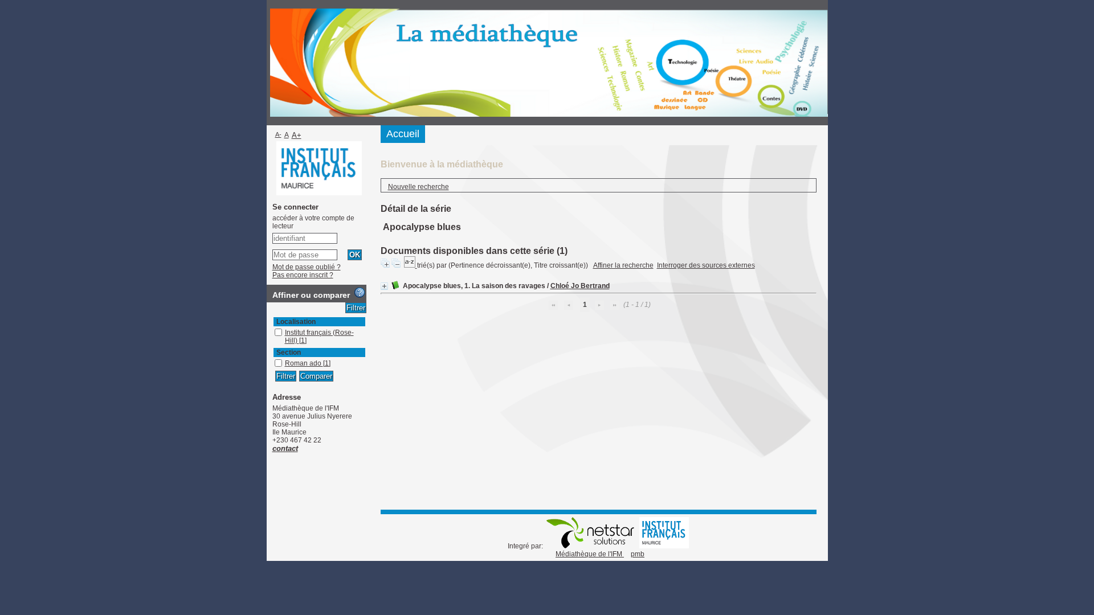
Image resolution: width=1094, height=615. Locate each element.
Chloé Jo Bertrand (580, 286)
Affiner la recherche (623, 265)
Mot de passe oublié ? (306, 267)
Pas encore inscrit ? (302, 275)
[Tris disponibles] (410, 265)
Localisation (296, 322)
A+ (296, 135)
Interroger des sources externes (706, 265)
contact (285, 448)
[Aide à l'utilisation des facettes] (359, 293)
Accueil (402, 134)
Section (288, 352)
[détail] (384, 286)
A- (278, 134)
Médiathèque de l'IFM (590, 554)
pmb (637, 554)
